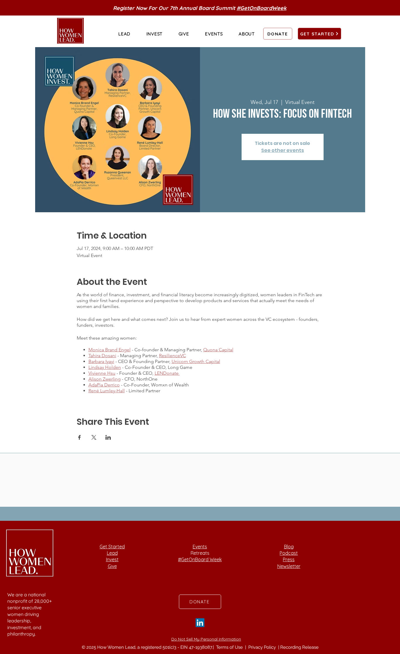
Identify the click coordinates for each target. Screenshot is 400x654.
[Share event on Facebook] (79, 437)
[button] (124, 33)
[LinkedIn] (200, 622)
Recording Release (299, 647)
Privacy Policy (262, 647)
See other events (282, 150)
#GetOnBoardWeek (261, 8)
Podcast (289, 553)
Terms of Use (230, 647)
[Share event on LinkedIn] (108, 437)
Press (289, 559)
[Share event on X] (94, 437)
